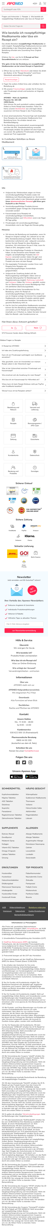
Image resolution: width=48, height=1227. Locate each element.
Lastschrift (39, 280)
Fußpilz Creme (31, 887)
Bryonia (29, 897)
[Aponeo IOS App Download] (16, 776)
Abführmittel (31, 811)
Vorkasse (12, 282)
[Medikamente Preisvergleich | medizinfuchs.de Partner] (10, 510)
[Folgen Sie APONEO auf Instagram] (30, 762)
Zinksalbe (29, 880)
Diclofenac (6, 805)
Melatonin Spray (8, 841)
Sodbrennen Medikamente (36, 798)
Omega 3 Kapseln (9, 851)
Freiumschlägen (19, 89)
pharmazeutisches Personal (22, 201)
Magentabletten (32, 815)
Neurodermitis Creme (34, 877)
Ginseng (5, 858)
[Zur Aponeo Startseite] (15, 3)
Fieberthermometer (33, 873)
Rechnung (30, 280)
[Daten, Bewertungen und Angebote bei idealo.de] (35, 500)
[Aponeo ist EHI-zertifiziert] (24, 491)
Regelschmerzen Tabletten (12, 815)
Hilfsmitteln (27, 218)
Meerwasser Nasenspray (11, 887)
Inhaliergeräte (7, 890)
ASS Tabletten (7, 801)
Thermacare (30, 801)
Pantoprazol (30, 883)
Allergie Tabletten (32, 837)
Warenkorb (24, 71)
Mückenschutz (31, 890)
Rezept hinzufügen (11, 80)
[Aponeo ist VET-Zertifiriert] (12, 500)
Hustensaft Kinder (9, 897)
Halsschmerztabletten (10, 880)
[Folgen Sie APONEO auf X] (24, 762)
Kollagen (5, 844)
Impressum (7, 911)
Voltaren (29, 805)
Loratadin (29, 854)
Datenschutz (20, 911)
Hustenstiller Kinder (9, 894)
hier (13, 57)
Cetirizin (29, 847)
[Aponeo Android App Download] (31, 776)
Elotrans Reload (8, 834)
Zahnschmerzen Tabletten (11, 818)
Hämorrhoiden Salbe (34, 808)
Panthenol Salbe (32, 894)
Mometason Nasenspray (35, 844)
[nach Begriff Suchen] (43, 9)
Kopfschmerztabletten (10, 794)
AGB (4, 907)
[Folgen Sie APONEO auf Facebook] (18, 762)
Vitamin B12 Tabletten (10, 847)
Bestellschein (20, 109)
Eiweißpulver (7, 837)
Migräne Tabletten (9, 798)
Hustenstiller (7, 873)
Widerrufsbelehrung (17, 907)
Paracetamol (6, 811)
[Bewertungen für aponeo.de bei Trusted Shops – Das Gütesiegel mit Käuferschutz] (12, 491)
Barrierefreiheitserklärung (24, 915)
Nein (36, 328)
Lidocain (29, 818)
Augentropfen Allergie (34, 841)
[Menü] (3, 3)
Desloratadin (31, 858)
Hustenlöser (6, 877)
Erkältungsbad (7, 883)
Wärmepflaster (31, 794)
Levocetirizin (30, 851)
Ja (12, 328)
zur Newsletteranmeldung (24, 630)
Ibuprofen (5, 808)
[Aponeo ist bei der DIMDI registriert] (36, 491)
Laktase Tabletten (8, 854)
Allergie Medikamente (34, 834)
